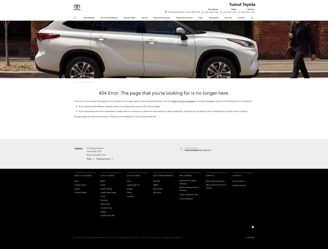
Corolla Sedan (80, 192)
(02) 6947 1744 (211, 10)
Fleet (200, 17)
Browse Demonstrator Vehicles (189, 189)
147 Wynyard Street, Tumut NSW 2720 (184, 12)
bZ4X (103, 185)
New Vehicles (89, 17)
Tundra (129, 188)
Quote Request (186, 198)
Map (89, 158)
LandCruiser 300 (107, 215)
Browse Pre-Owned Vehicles (188, 182)
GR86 (155, 185)
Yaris (76, 181)
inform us (127, 111)
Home (75, 17)
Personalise (214, 17)
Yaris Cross (105, 204)
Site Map (145, 237)
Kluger (103, 211)
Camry (77, 188)
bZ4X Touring (106, 188)
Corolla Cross (106, 207)
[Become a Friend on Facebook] (253, 227)
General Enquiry (239, 185)
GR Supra (157, 192)
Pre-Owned (186, 175)
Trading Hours (103, 158)
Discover (228, 17)
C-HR (103, 196)
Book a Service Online (215, 181)
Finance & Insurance (184, 17)
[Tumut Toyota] (77, 7)
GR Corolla (157, 188)
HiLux (129, 181)
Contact (241, 17)
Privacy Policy (154, 237)
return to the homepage (183, 100)
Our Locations (238, 181)
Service (144, 17)
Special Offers (130, 17)
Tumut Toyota (242, 4)
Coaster (130, 196)
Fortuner (104, 200)
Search (252, 18)
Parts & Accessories (161, 17)
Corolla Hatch (80, 185)
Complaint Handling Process (171, 237)
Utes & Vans (133, 175)
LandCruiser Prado (108, 192)
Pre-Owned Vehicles (109, 17)
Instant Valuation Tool (189, 194)
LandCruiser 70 (133, 185)
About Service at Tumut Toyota (216, 186)
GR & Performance (163, 175)
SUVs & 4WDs (107, 175)
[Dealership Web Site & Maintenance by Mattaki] (249, 237)
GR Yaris (156, 181)
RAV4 (103, 181)
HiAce (129, 192)
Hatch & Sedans (83, 175)
